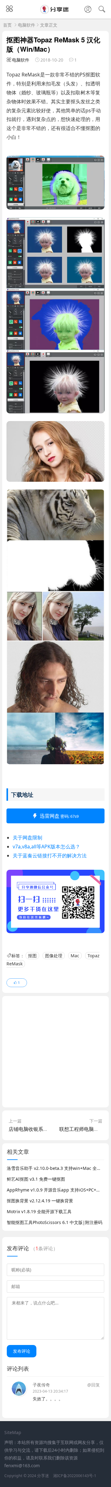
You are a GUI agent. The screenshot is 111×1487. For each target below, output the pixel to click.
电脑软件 (26, 25)
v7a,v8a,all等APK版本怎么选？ (46, 846)
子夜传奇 (41, 1385)
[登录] (88, 10)
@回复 (93, 1385)
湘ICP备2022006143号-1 (74, 1475)
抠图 (32, 956)
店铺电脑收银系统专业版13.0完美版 (48, 1129)
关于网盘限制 (27, 837)
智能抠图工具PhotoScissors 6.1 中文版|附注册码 (54, 1222)
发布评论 (21, 1351)
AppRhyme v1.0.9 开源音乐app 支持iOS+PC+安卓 (56, 1190)
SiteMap (12, 1432)
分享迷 (43, 1475)
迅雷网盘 (59, 815)
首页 (7, 25)
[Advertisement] (55, 1051)
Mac (75, 956)
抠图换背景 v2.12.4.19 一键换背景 (40, 1201)
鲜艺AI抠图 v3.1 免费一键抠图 (36, 1179)
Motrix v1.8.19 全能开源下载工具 (39, 1211)
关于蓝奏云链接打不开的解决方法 (50, 855)
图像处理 (53, 956)
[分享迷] (55, 12)
